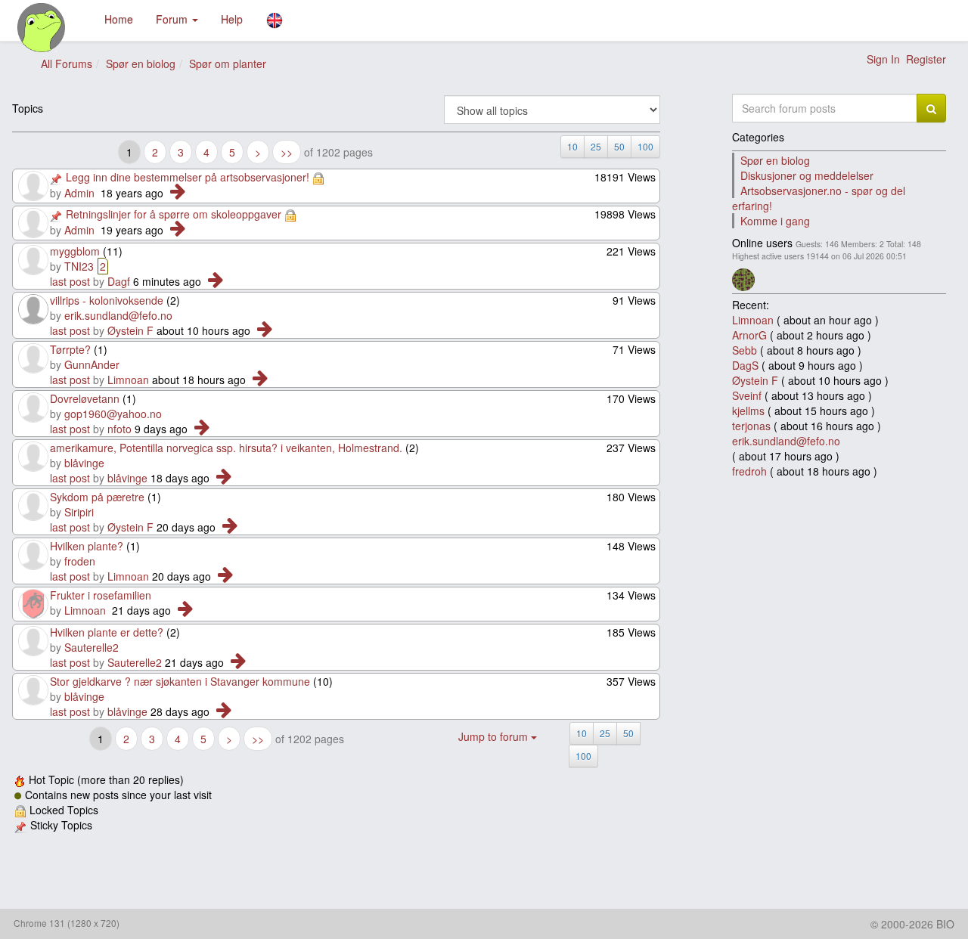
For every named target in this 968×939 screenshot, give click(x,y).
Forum (173, 18)
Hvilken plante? (86, 545)
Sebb (744, 350)
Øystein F (130, 330)
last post (70, 281)
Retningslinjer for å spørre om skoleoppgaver (173, 214)
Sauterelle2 (91, 647)
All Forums (66, 63)
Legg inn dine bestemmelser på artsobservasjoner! (187, 176)
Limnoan (128, 379)
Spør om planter (227, 63)
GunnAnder (91, 364)
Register (926, 59)
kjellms (748, 410)
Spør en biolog (140, 63)
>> (287, 152)
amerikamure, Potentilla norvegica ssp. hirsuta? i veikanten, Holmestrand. (226, 447)
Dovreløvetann (84, 398)
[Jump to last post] (177, 192)
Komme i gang (775, 220)
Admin (79, 192)
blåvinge (84, 462)
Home (118, 18)
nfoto (119, 428)
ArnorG (749, 334)
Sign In (883, 59)
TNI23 (79, 266)
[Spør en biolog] (42, 27)
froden (79, 561)
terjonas (751, 425)
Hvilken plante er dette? (106, 632)
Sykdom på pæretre (97, 496)
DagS (745, 365)
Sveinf (747, 395)
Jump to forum (494, 736)
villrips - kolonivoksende (106, 300)
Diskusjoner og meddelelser (806, 175)
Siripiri (79, 511)
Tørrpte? (70, 349)
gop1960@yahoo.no (113, 413)
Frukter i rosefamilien (100, 595)
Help (232, 18)
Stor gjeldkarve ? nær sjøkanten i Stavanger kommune (180, 681)
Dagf (118, 281)
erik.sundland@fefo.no (118, 315)
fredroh (749, 471)
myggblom (75, 251)
